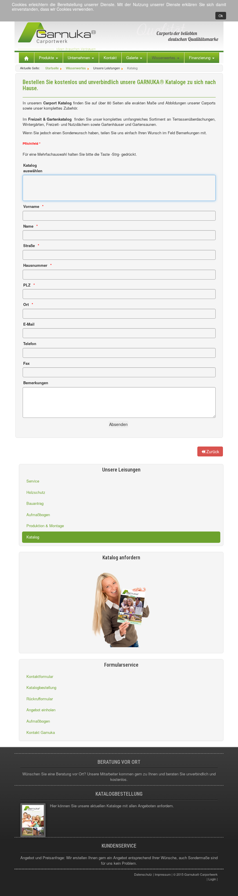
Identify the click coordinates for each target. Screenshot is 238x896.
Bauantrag (35, 503)
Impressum (163, 874)
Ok (221, 15)
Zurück (212, 451)
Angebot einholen (40, 709)
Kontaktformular (39, 676)
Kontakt (110, 57)
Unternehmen (79, 57)
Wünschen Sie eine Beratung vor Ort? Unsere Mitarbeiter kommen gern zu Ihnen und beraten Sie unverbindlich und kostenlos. (119, 776)
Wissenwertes (164, 57)
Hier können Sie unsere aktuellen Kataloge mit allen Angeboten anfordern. (112, 805)
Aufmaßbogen (38, 514)
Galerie (132, 57)
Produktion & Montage (45, 525)
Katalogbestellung (41, 687)
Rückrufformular (39, 698)
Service (32, 481)
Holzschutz (35, 492)
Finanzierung (200, 57)
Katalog (32, 537)
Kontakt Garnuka (40, 732)
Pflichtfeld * (31, 143)
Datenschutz (143, 874)
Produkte (47, 57)
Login (212, 879)
